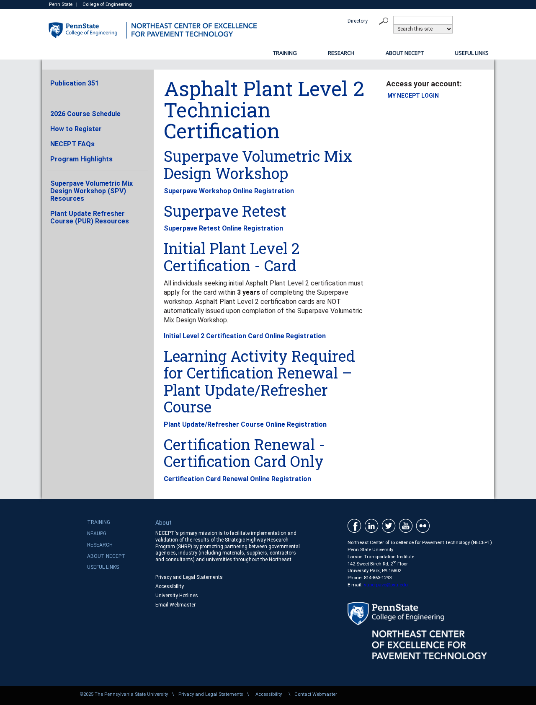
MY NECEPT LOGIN (413, 95)
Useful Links (472, 53)
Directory (358, 21)
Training (285, 53)
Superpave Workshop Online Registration (229, 191)
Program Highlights (81, 159)
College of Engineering (107, 4)
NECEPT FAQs (72, 144)
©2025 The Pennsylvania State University (124, 694)
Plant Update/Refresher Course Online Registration (245, 424)
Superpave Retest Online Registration (223, 228)
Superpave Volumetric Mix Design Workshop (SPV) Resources (91, 190)
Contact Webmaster (315, 694)
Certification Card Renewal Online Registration (237, 479)
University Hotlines (176, 596)
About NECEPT (405, 53)
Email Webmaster (175, 605)
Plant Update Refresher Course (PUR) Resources (89, 217)
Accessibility (169, 586)
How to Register (76, 129)
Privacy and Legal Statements (189, 577)
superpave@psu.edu (386, 585)
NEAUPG (96, 534)
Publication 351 (74, 83)
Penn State (60, 4)
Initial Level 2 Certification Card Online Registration (245, 336)
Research (341, 53)
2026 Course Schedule (85, 114)
